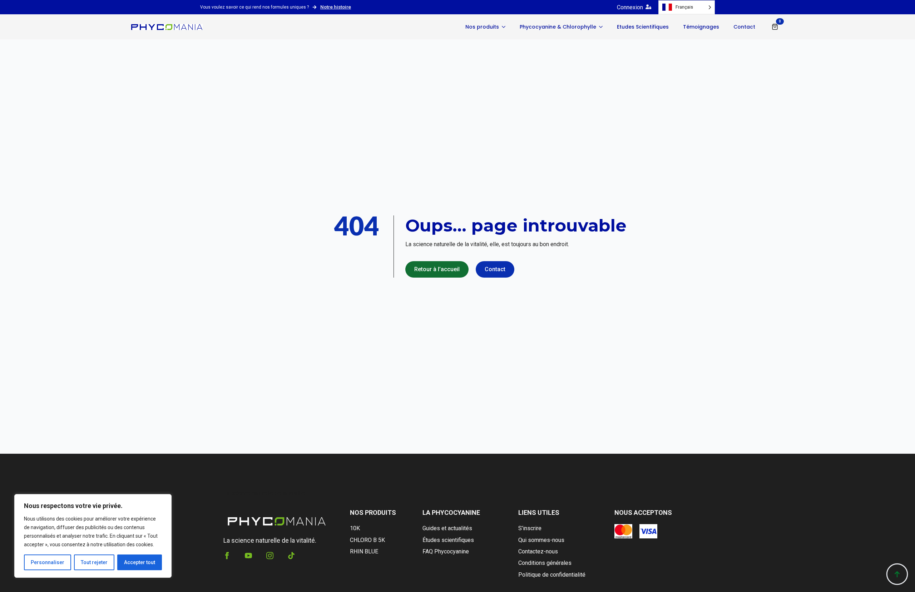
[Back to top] (897, 574)
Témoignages (701, 26)
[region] (93, 536)
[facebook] (227, 555)
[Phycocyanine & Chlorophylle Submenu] (603, 26)
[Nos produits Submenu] (506, 26)
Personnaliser (47, 562)
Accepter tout (139, 562)
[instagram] (269, 555)
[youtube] (248, 555)
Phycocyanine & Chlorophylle (558, 26)
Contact (744, 26)
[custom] (291, 555)
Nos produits (482, 26)
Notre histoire (335, 7)
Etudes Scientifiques (643, 26)
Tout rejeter (94, 562)
